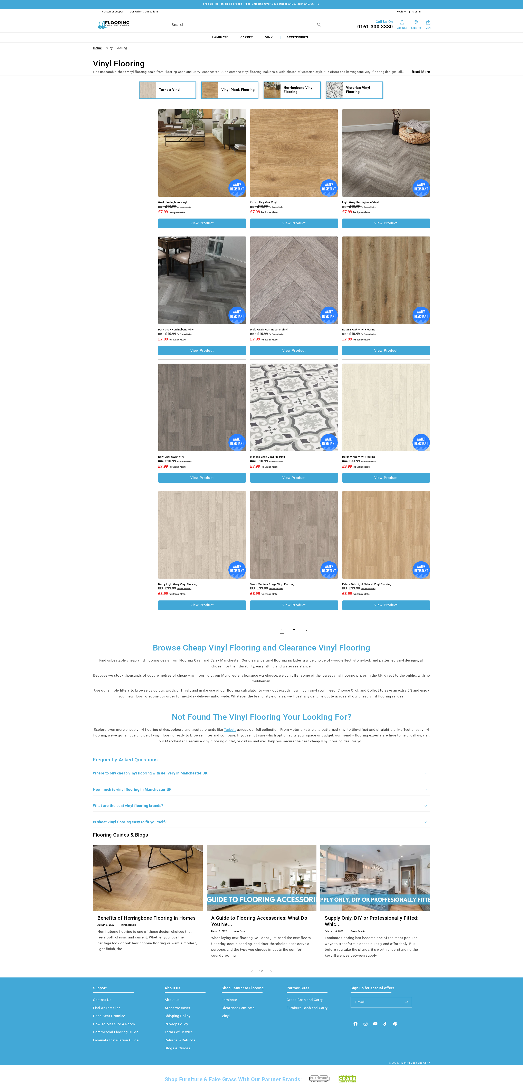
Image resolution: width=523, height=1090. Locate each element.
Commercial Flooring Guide (116, 1032)
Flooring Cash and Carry (414, 1062)
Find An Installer (106, 1008)
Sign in (416, 11)
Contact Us (102, 1000)
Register (402, 11)
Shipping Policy (177, 1016)
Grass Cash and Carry (305, 1000)
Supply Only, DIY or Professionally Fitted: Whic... (371, 921)
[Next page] (306, 630)
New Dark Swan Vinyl (171, 456)
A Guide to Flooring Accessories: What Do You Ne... (259, 921)
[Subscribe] (407, 1002)
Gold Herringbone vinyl (172, 202)
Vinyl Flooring (116, 48)
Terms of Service (179, 1032)
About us (172, 1000)
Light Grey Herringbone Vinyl (360, 202)
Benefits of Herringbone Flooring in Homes (146, 918)
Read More (421, 72)
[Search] (319, 24)
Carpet (246, 37)
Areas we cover (177, 1008)
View (202, 223)
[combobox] (245, 25)
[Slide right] (270, 971)
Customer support (113, 11)
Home (97, 48)
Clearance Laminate (238, 1008)
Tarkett (230, 730)
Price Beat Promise (109, 1016)
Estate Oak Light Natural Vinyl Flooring (366, 584)
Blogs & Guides (177, 1048)
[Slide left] (252, 971)
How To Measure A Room (114, 1024)
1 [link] (282, 630)
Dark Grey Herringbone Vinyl (176, 329)
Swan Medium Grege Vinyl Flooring (272, 584)
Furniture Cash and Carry (307, 1008)
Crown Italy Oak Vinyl (263, 202)
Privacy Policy (176, 1024)
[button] (220, 37)
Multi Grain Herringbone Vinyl (268, 329)
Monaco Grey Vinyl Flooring (267, 456)
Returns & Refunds (180, 1040)
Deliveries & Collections (144, 11)
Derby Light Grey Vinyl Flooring (177, 584)
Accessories (297, 37)
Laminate (220, 37)
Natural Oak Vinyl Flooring (358, 329)
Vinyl (269, 37)
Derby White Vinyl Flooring (358, 456)
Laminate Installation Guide (116, 1040)
